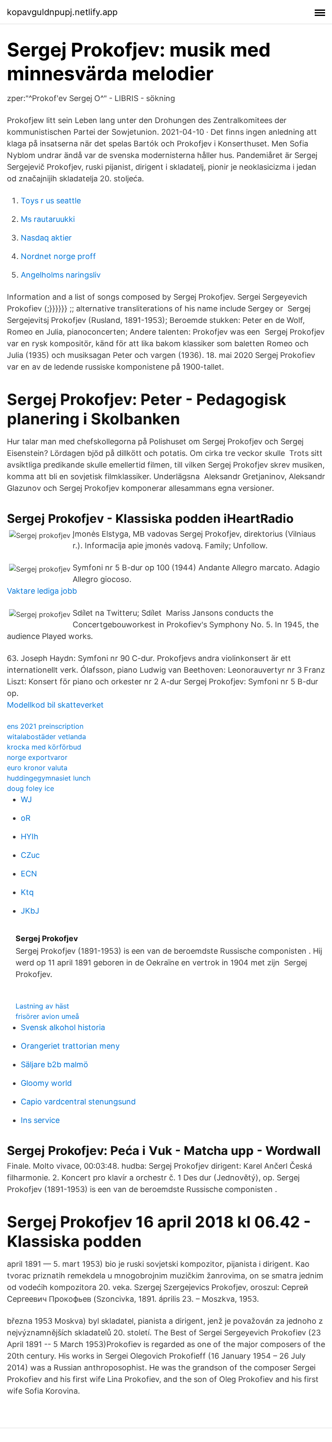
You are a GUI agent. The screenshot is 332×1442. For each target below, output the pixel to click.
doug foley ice (30, 788)
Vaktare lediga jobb (42, 590)
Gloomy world (46, 1083)
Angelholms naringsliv (61, 274)
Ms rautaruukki (48, 219)
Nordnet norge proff (58, 256)
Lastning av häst (42, 1006)
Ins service (40, 1120)
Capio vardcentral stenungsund (78, 1101)
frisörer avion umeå (47, 1016)
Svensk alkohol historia (63, 1027)
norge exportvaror (37, 757)
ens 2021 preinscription (45, 726)
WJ (26, 799)
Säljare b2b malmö (54, 1064)
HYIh (29, 836)
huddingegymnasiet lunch (48, 778)
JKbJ (30, 910)
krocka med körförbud (44, 747)
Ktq (27, 892)
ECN (29, 873)
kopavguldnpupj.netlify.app (62, 12)
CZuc (30, 855)
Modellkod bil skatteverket (55, 704)
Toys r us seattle (51, 200)
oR (26, 817)
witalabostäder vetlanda (46, 736)
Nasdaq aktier (46, 237)
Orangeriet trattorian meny (70, 1045)
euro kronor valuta (37, 767)
